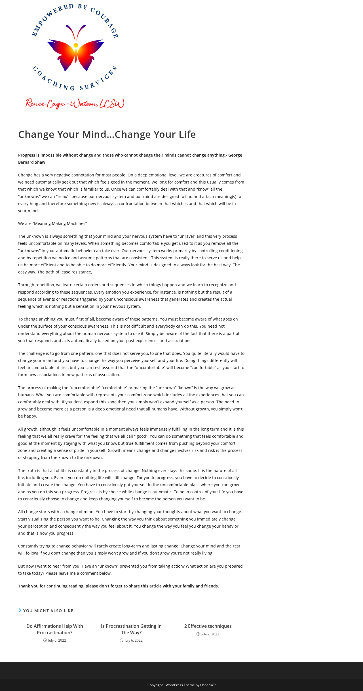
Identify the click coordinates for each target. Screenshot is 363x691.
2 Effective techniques (208, 626)
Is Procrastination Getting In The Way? (131, 629)
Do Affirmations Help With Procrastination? (54, 629)
